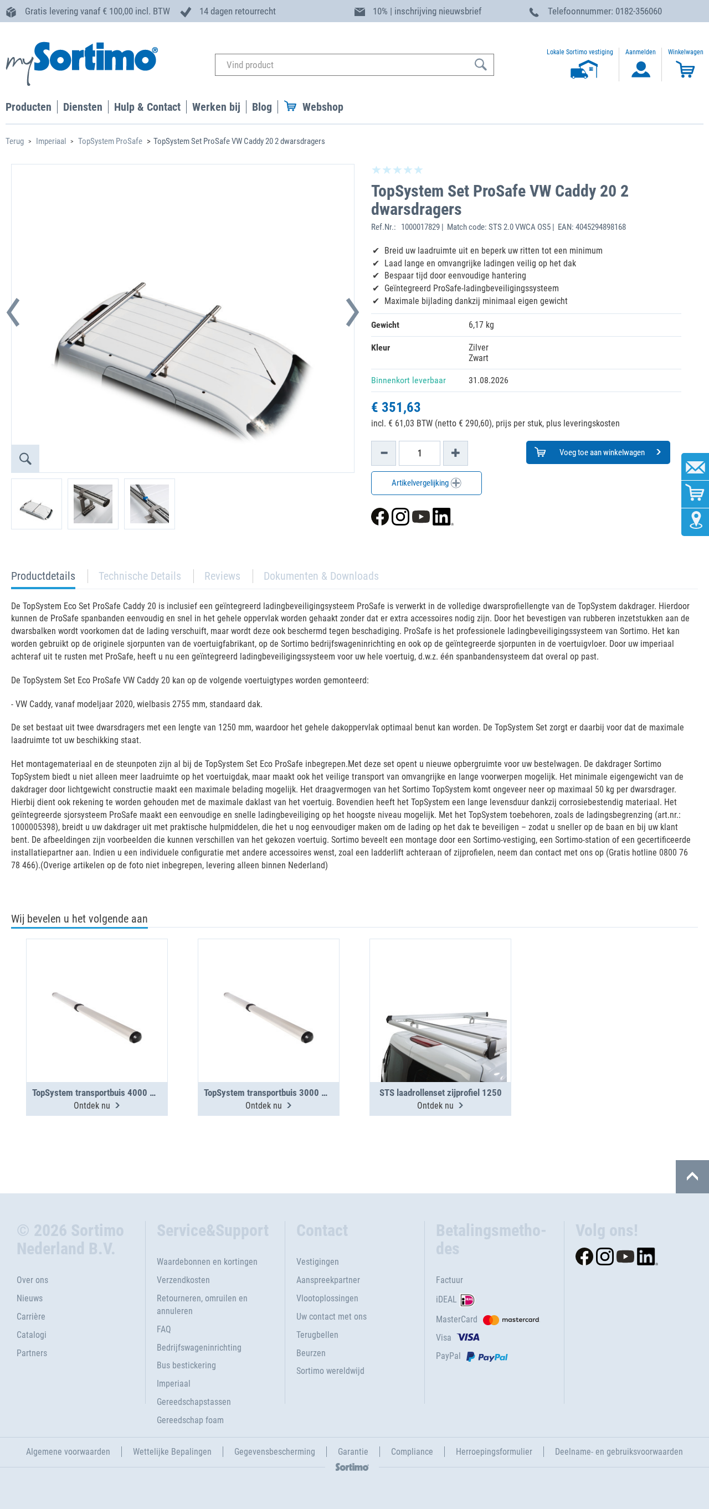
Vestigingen (317, 1261)
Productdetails (43, 579)
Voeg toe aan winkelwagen (601, 452)
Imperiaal (51, 141)
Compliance (412, 1451)
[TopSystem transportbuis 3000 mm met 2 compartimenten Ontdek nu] (268, 983)
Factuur (449, 1280)
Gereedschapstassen (194, 1402)
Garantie (353, 1451)
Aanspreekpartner (328, 1280)
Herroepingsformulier (494, 1451)
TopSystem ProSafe (110, 141)
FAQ (164, 1329)
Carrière (31, 1316)
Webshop (322, 107)
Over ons (32, 1280)
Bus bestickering (186, 1365)
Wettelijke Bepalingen (172, 1451)
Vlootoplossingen (327, 1298)
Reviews (222, 576)
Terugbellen (317, 1335)
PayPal (448, 1356)
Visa (443, 1337)
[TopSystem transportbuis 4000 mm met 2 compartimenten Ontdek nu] (97, 983)
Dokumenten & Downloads (321, 576)
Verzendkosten (183, 1280)
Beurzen (311, 1353)
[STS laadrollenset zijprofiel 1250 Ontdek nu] (440, 983)
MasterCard (456, 1319)
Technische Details (140, 576)
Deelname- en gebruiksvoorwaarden (619, 1451)
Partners (32, 1353)
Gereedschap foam (190, 1420)
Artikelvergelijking (421, 483)
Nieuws (30, 1298)
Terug (15, 141)
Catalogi (32, 1335)
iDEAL (446, 1299)
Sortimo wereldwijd (330, 1371)
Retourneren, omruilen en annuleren (202, 1304)
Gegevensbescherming (274, 1451)
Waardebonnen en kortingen (207, 1261)
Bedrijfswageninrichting (199, 1347)
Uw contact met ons (331, 1316)
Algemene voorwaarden (68, 1451)
